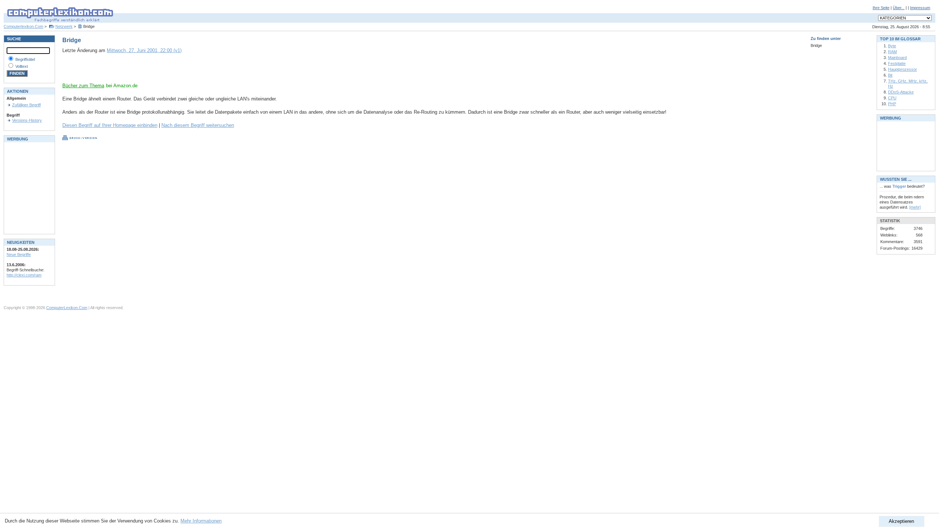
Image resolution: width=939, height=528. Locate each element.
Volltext (21, 66)
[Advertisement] (148, 71)
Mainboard (897, 57)
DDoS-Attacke (901, 92)
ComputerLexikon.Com (66, 307)
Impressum (920, 8)
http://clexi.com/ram (24, 275)
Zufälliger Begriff (26, 105)
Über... (899, 8)
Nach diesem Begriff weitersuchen (197, 125)
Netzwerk (64, 26)
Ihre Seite (881, 8)
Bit (890, 75)
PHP (892, 104)
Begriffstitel (25, 59)
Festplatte (897, 63)
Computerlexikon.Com (23, 26)
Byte (892, 46)
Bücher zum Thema (83, 85)
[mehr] (915, 207)
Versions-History (27, 120)
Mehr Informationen (201, 521)
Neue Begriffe (19, 254)
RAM (892, 52)
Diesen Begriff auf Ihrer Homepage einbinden (109, 125)
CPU (892, 98)
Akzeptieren (901, 521)
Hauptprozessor (902, 69)
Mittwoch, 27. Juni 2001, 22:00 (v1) (144, 50)
